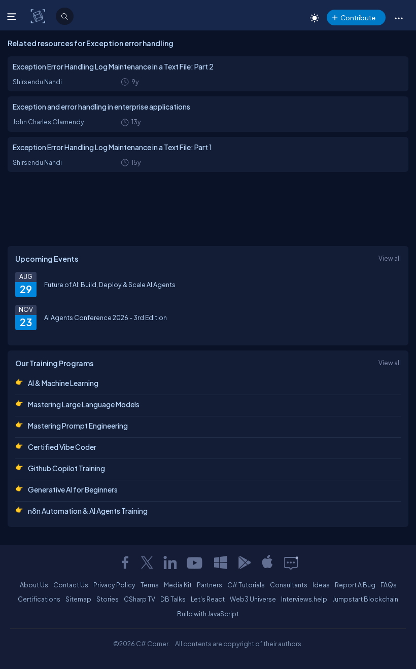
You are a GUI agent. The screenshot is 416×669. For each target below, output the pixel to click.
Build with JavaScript (208, 614)
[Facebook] (125, 562)
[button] (398, 17)
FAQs (388, 585)
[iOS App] (267, 562)
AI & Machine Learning (63, 383)
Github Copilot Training (66, 468)
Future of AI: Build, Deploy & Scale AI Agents (110, 284)
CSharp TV (139, 599)
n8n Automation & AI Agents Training (88, 510)
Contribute (357, 17)
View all (389, 258)
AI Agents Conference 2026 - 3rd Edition (105, 317)
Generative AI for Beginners (73, 489)
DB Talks (173, 599)
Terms (150, 585)
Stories (107, 599)
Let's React (208, 599)
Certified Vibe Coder (62, 446)
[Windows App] (220, 562)
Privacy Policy (114, 585)
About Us (34, 585)
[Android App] (244, 562)
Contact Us (70, 585)
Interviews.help (304, 599)
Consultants (288, 585)
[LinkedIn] (170, 562)
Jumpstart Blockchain (365, 599)
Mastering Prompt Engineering (78, 425)
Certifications (39, 599)
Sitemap (78, 599)
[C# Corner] (38, 15)
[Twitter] (147, 562)
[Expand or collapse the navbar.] (13, 16)
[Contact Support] (291, 562)
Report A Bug (355, 585)
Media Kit (178, 585)
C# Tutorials (246, 585)
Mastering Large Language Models (84, 404)
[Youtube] (195, 562)
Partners (209, 585)
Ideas (321, 585)
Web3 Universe (253, 599)
